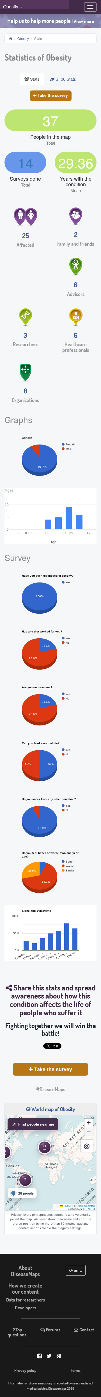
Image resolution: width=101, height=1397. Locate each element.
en (76, 1270)
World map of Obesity (52, 1109)
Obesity (23, 38)
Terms (76, 1370)
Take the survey (52, 95)
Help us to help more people (50, 20)
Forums (52, 1329)
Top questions (17, 1332)
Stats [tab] (34, 79)
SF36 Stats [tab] (65, 79)
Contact (86, 1329)
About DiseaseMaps (25, 1270)
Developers (25, 1307)
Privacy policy (25, 1370)
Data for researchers (25, 1300)
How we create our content (25, 1288)
